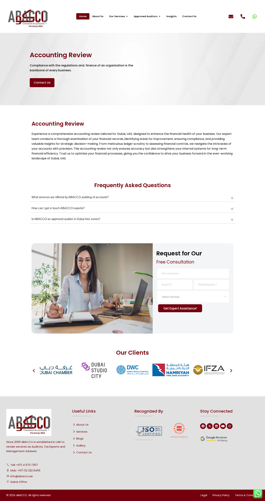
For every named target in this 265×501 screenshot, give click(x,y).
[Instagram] (230, 426)
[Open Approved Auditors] (159, 16)
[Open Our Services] (127, 16)
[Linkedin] (216, 426)
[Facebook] (203, 426)
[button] (34, 370)
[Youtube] (223, 426)
